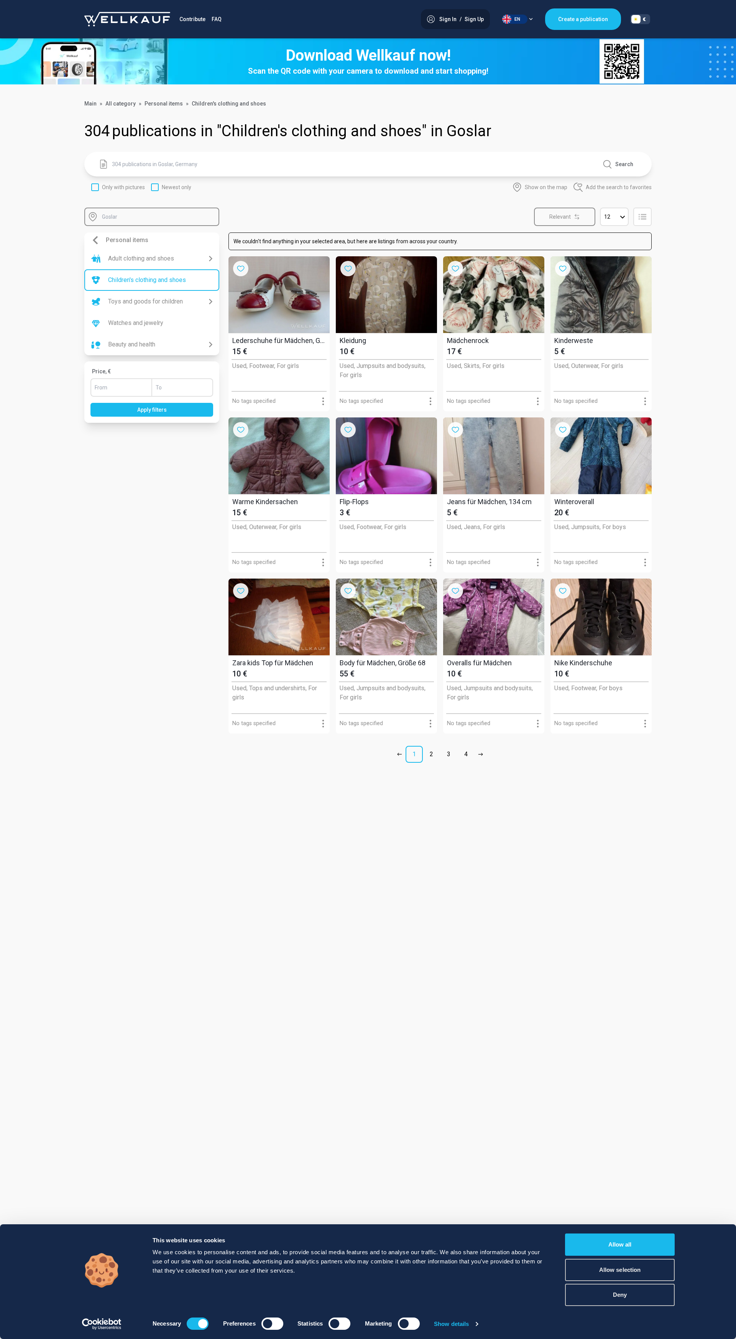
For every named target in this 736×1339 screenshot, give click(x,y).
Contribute (192, 19)
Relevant (560, 217)
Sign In (448, 19)
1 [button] (414, 754)
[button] (401, 754)
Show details (451, 1324)
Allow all (620, 1244)
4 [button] (466, 754)
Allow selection (620, 1269)
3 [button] (448, 754)
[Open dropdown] (323, 401)
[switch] (272, 1324)
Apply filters (152, 410)
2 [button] (431, 754)
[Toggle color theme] (640, 19)
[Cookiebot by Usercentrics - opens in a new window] (101, 1324)
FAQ (217, 19)
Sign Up (474, 19)
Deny (620, 1294)
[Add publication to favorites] (240, 268)
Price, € (101, 371)
